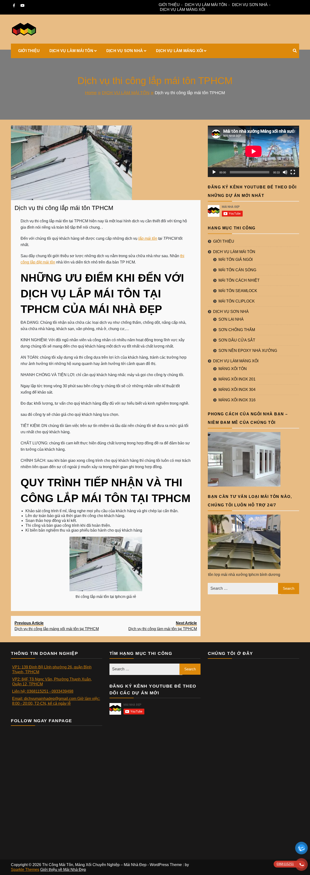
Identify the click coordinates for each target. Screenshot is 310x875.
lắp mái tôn (147, 238)
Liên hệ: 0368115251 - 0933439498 (42, 691)
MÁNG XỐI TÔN (232, 369)
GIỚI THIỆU (169, 5)
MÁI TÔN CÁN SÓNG (237, 270)
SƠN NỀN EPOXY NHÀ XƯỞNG (247, 350)
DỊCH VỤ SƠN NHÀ (250, 5)
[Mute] (285, 172)
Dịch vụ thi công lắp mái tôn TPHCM (64, 207)
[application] (253, 151)
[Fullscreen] (292, 172)
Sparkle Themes (25, 869)
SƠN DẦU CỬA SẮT (236, 340)
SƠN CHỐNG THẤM (236, 330)
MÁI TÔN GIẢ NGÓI (235, 259)
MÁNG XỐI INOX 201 (237, 379)
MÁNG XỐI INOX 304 (237, 389)
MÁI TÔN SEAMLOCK (237, 291)
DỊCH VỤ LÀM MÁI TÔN (206, 5)
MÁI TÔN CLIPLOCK (236, 301)
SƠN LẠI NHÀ (231, 319)
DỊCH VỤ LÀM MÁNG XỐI (182, 10)
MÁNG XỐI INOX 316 (237, 400)
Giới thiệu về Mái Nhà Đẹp (63, 869)
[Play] (214, 172)
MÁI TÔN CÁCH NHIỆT (239, 280)
